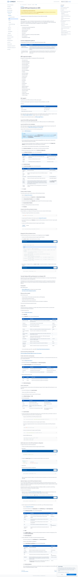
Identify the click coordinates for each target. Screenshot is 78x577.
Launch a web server (64, 30)
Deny (62, 574)
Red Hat (27, 225)
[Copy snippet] (56, 215)
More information (67, 572)
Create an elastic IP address (65, 14)
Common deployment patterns (65, 7)
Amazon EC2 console (28, 195)
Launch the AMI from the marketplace (64, 13)
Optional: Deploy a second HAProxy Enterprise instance (66, 34)
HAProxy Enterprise (24, 4)
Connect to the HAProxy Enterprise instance (66, 17)
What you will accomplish (64, 24)
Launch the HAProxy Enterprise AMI (35, 491)
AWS (36, 4)
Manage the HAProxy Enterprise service (65, 19)
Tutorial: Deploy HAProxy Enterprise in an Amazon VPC (65, 21)
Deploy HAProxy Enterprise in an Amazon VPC (35, 127)
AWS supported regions (64, 8)
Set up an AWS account (25, 289)
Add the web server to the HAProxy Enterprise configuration (66, 32)
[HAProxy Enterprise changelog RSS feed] (70, 1)
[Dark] (69, 1)
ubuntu (24, 225)
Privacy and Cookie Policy (61, 572)
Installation (33, 4)
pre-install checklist (40, 12)
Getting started (29, 4)
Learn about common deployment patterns (29, 290)
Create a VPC (63, 25)
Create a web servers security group (65, 28)
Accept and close (71, 574)
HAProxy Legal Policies (39, 116)
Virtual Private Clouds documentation (43, 349)
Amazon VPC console (28, 312)
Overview (62, 6)
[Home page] (11, 2)
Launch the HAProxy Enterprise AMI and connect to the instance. (31, 353)
